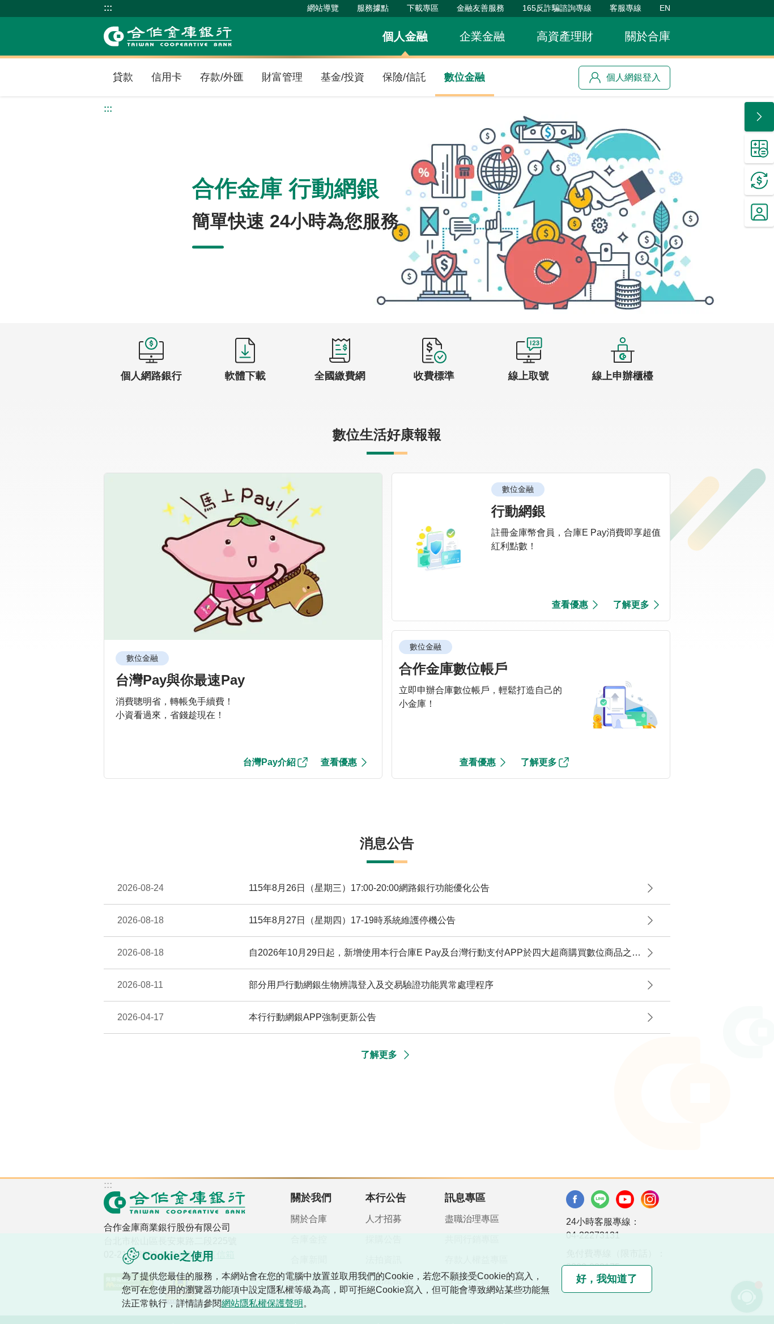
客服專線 (625, 7)
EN (665, 7)
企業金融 (482, 36)
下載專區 (423, 7)
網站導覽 (323, 7)
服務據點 (373, 7)
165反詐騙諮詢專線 (557, 7)
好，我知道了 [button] (606, 1278)
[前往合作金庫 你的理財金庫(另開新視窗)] (575, 1199)
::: (108, 7)
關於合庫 (647, 36)
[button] (387, 209)
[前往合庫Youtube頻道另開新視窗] (625, 1199)
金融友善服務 (480, 7)
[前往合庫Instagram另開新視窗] (650, 1199)
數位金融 (464, 77)
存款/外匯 (222, 77)
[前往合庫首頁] (168, 36)
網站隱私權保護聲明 (262, 1303)
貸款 (123, 77)
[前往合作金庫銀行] (174, 1202)
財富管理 (282, 77)
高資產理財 (565, 36)
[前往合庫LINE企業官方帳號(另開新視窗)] (600, 1199)
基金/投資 (342, 77)
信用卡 (166, 77)
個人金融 (405, 36)
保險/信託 (404, 77)
